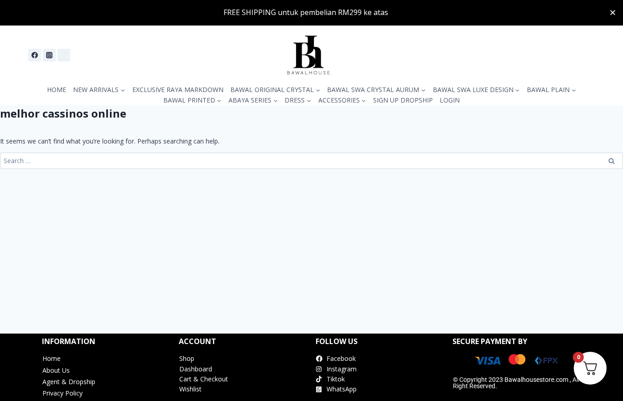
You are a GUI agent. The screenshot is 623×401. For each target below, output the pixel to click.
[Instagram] (49, 55)
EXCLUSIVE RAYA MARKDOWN (177, 89)
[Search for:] (311, 160)
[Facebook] (34, 55)
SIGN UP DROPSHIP (403, 100)
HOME (56, 89)
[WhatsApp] (63, 55)
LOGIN (450, 100)
